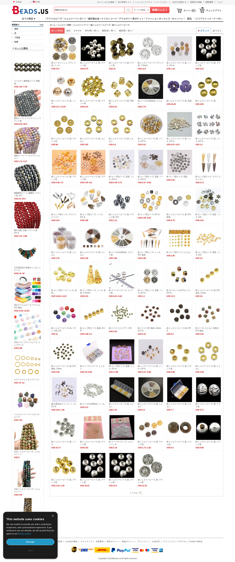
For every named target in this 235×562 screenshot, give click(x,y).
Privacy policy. (24, 534)
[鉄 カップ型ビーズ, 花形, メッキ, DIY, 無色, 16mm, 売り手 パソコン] (208, 212)
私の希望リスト (124, 2)
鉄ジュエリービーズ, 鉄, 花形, (179, 101)
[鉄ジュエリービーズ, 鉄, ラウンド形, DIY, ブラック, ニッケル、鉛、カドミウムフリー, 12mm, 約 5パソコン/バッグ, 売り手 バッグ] (122, 212)
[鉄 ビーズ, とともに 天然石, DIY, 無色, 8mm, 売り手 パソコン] (208, 326)
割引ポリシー (112, 541)
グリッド (204, 30)
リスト (218, 30)
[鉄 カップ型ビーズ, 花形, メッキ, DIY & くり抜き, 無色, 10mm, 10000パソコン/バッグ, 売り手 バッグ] (122, 364)
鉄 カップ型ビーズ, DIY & (149, 214)
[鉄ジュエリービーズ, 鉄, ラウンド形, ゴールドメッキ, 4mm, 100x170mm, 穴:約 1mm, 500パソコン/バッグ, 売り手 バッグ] (93, 440)
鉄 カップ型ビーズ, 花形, (177, 177)
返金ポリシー (127, 541)
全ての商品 (27, 18)
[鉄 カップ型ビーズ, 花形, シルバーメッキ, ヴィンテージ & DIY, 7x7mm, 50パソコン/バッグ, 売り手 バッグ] (179, 175)
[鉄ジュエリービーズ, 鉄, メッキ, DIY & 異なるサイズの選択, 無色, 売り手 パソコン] (151, 137)
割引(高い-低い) (91, 30)
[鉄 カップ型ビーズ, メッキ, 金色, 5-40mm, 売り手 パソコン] (93, 288)
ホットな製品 (21, 48)
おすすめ (78, 30)
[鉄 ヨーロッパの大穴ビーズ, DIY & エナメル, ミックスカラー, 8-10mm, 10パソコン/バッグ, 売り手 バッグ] (179, 288)
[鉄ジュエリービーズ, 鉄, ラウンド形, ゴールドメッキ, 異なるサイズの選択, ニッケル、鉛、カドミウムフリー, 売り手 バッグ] (64, 478)
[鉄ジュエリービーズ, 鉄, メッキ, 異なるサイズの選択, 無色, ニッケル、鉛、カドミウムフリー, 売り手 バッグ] (64, 99)
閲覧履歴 (209, 2)
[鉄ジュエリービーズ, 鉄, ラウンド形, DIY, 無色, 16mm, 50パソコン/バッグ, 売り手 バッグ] (64, 326)
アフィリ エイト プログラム (175, 541)
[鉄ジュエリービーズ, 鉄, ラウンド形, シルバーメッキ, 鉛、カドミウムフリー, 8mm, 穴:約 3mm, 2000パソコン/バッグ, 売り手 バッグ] (122, 478)
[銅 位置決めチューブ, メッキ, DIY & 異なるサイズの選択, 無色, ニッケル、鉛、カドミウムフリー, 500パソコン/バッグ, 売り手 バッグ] (64, 402)
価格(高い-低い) (125, 30)
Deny (30, 550)
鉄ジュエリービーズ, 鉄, (206, 101)
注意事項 (99, 541)
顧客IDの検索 (196, 2)
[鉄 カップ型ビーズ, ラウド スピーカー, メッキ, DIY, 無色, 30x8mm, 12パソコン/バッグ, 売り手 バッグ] (64, 212)
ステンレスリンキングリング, (26, 379)
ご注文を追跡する (179, 2)
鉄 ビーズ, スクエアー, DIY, (120, 328)
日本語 (19, 2)
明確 (41, 25)
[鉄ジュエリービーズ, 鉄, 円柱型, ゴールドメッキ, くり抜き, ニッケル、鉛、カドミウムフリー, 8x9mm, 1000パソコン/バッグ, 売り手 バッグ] (122, 99)
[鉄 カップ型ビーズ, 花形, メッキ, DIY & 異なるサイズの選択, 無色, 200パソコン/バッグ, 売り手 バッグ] (151, 175)
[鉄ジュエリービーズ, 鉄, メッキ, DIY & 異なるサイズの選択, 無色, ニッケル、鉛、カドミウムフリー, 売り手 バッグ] (151, 364)
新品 (68, 30)
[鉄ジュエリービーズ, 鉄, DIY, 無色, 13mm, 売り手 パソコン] (64, 364)
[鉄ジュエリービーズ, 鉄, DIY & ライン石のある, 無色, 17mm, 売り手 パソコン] (179, 326)
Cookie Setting (195, 541)
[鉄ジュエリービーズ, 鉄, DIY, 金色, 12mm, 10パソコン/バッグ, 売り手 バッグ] (208, 288)
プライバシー (143, 541)
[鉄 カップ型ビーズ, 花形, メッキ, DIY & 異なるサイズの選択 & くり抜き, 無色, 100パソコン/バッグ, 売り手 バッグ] (122, 175)
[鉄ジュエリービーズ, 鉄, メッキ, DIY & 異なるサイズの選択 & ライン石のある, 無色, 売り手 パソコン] (179, 137)
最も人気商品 (57, 30)
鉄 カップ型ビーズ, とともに (179, 252)
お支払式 (156, 541)
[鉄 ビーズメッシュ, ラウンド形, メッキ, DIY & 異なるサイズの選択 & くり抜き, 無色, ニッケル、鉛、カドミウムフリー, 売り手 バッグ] (64, 61)
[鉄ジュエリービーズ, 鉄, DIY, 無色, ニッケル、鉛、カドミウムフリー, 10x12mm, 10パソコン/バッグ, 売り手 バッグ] (179, 212)
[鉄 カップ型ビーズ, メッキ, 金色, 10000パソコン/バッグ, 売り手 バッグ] (64, 288)
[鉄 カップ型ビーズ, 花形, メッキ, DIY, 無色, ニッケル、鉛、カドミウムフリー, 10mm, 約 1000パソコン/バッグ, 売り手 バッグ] (208, 250)
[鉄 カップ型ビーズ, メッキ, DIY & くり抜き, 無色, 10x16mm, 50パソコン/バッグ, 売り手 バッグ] (93, 212)
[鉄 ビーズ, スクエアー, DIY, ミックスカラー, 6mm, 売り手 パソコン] (122, 326)
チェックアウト (214, 10)
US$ (38, 2)
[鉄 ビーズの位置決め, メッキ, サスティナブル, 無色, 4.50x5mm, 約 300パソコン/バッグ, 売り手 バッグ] (93, 402)
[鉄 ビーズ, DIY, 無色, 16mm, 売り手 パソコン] (151, 326)
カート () (190, 10)
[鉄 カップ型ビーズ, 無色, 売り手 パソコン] (93, 326)
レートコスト (162, 2)
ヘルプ (220, 2)
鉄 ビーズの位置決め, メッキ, (92, 404)
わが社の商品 (71, 541)
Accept (30, 542)
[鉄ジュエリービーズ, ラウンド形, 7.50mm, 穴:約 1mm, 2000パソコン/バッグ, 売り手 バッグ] (151, 61)
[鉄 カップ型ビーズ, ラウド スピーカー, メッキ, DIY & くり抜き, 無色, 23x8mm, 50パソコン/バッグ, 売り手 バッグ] (208, 175)
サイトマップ (86, 541)
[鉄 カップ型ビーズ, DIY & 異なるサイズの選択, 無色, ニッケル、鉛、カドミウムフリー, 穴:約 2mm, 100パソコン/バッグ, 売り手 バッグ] (151, 212)
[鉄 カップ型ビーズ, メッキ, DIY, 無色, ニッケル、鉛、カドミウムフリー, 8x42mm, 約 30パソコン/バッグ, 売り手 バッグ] (151, 250)
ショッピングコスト (143, 2)
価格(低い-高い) (108, 30)
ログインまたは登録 (105, 2)
